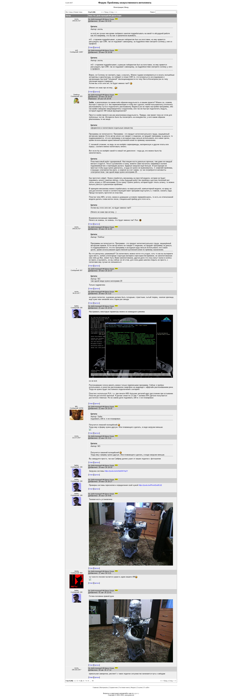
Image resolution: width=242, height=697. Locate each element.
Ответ (91, 47)
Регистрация (118, 7)
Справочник (113, 687)
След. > (112, 12)
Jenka (76, 571)
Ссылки (139, 687)
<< (102, 12)
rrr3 (76, 50)
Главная (95, 687)
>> (116, 12)
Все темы (69, 12)
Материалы (104, 687)
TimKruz (76, 94)
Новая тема (78, 12)
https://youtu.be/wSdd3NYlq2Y (116, 471)
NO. (76, 406)
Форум (133, 687)
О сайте (146, 687)
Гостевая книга (124, 687)
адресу (136, 693)
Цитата (96, 47)
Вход (126, 7)
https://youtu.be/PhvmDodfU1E (150, 485)
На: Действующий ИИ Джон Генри (101, 19)
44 (93, 681)
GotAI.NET (69, 3)
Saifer (76, 306)
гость (76, 19)
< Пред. (105, 12)
